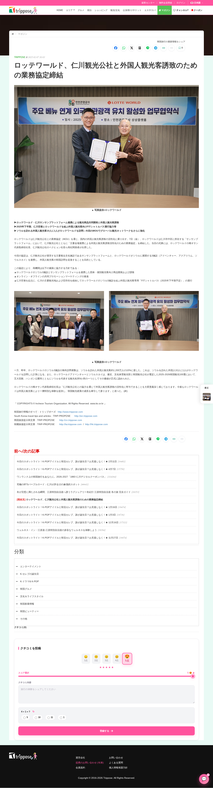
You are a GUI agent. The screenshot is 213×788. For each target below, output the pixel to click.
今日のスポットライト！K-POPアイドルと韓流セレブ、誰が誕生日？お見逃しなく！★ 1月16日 (67, 507)
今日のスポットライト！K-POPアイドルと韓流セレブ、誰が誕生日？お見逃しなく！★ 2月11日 (67, 461)
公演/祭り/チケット (132, 10)
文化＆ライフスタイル (31, 596)
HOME (60, 10)
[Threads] (139, 48)
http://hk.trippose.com (96, 424)
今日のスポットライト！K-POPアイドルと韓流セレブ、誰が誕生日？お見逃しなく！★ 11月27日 (67, 537)
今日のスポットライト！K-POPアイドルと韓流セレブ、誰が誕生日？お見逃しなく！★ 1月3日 (66, 514)
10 (39, 717)
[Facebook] (115, 48)
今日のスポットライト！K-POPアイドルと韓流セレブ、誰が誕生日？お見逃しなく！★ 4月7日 (66, 469)
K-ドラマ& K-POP (29, 581)
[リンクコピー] (163, 48)
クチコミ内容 (24, 682)
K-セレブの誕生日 (29, 574)
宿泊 (89, 10)
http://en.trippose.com (85, 416)
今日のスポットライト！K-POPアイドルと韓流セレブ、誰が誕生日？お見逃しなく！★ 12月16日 (67, 522)
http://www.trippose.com (70, 411)
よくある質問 (116, 762)
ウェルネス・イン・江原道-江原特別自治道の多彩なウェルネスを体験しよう (57, 530)
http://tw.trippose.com (70, 424)
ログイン (181, 2)
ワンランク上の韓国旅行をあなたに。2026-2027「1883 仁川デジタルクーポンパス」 (61, 476)
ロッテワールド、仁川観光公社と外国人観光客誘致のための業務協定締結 (64, 499)
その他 (23, 618)
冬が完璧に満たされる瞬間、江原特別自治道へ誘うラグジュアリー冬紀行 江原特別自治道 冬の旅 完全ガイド (74, 492)
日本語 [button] (197, 2)
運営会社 (80, 757)
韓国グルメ (26, 589)
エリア (69, 10)
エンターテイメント (30, 566)
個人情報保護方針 (118, 767)
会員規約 (80, 767)
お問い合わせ (116, 757)
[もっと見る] (171, 48)
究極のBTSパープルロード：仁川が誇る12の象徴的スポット (48, 484)
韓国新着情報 (27, 603)
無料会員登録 (165, 2)
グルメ (81, 10)
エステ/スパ (150, 10)
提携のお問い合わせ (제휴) (90, 762)
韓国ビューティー (29, 611)
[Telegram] (155, 48)
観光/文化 (115, 10)
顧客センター (148, 2)
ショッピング (101, 10)
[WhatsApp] (123, 48)
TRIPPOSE (19, 57)
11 (52, 717)
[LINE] (147, 48)
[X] (131, 48)
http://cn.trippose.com (70, 420)
